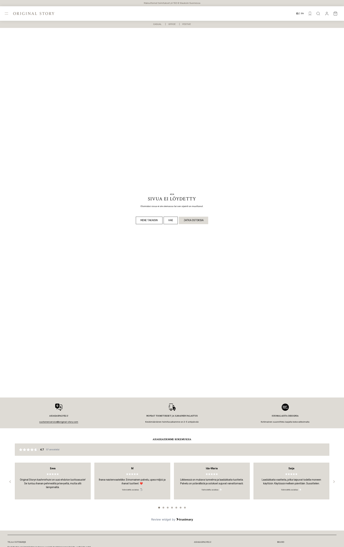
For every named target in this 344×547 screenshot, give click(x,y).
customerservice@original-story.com (58, 422)
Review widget (161, 519)
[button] (318, 13)
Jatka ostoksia (194, 220)
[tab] (159, 507)
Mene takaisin (149, 220)
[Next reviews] (333, 481)
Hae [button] (170, 220)
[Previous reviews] (10, 481)
